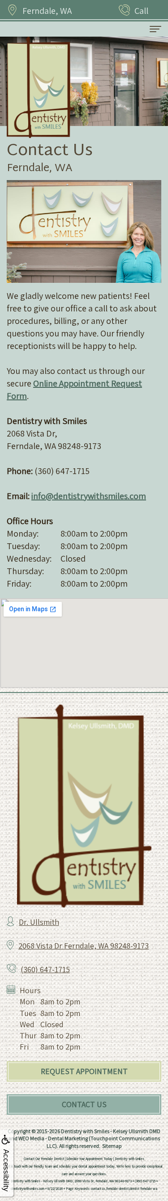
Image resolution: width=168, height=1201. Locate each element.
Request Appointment (84, 1071)
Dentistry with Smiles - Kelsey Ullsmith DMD (110, 1131)
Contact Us (84, 1104)
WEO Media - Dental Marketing (53, 1138)
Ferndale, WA (47, 11)
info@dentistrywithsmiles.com (88, 496)
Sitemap (112, 1145)
